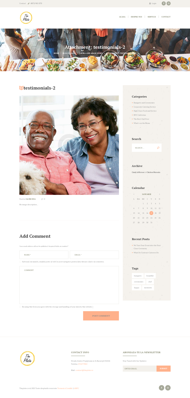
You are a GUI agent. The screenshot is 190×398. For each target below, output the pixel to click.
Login (154, 3)
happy (136, 287)
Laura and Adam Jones (91, 53)
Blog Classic (69, 53)
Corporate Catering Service (145, 107)
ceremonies (138, 281)
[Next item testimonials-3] (94, 145)
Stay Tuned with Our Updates (134, 361)
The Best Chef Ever (141, 119)
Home (56, 53)
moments (148, 287)
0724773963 (82, 364)
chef (150, 281)
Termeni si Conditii (64, 388)
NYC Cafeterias (140, 115)
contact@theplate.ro (84, 370)
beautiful (150, 275)
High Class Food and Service (145, 111)
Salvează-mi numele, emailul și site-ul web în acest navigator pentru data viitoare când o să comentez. (63, 261)
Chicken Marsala (153, 172)
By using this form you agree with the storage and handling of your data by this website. (57, 306)
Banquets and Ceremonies (144, 102)
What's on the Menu (142, 123)
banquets (138, 275)
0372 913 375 (36, 3)
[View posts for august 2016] (134, 194)
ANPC (76, 388)
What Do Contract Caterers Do (146, 252)
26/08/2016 (31, 199)
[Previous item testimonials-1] (44, 145)
